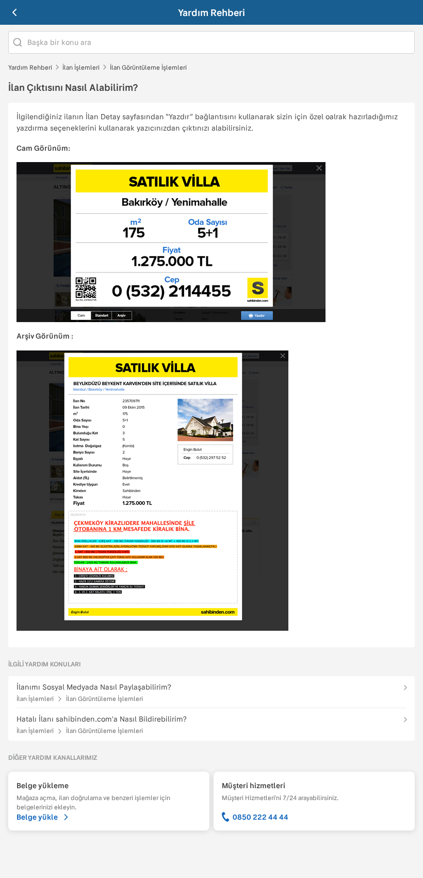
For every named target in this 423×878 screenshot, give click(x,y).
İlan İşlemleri (81, 67)
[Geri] (14, 12)
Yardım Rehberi (211, 12)
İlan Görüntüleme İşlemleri (148, 67)
